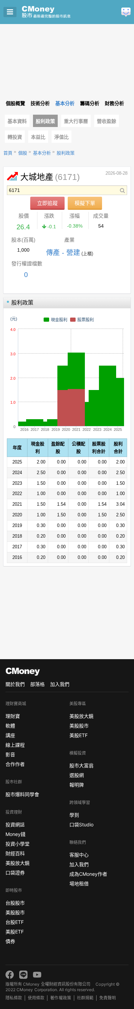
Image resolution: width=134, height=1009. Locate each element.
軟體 (10, 726)
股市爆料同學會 (22, 794)
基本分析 (42, 153)
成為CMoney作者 (88, 874)
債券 (10, 941)
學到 (74, 815)
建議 (126, 12)
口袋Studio (81, 824)
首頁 (7, 153)
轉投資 (15, 137)
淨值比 (61, 137)
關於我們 (15, 684)
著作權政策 (60, 997)
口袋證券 (15, 872)
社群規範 (85, 997)
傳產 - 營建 (63, 252)
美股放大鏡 (17, 863)
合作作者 (15, 764)
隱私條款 (13, 997)
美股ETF (14, 932)
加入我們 (59, 684)
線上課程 (15, 745)
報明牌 (76, 785)
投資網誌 (15, 824)
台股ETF (14, 922)
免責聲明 (107, 997)
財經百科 (15, 853)
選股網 (76, 775)
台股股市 (15, 903)
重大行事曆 (76, 121)
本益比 (38, 137)
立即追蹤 (47, 203)
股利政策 (45, 121)
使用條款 (36, 997)
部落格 (37, 684)
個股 (22, 153)
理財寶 (12, 716)
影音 (10, 754)
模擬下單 (85, 203)
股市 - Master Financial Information (57, 12)
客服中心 (79, 855)
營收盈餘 (106, 121)
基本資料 (17, 121)
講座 (10, 735)
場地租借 (79, 883)
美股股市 (15, 912)
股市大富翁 (81, 765)
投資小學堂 (17, 844)
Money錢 (15, 834)
